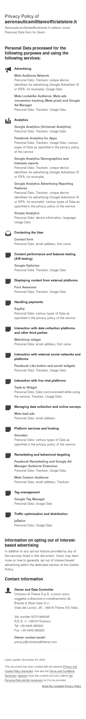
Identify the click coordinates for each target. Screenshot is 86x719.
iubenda (22, 675)
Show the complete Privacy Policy (61, 686)
